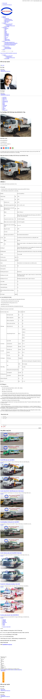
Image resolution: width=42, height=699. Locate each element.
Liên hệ (3, 49)
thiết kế (3, 104)
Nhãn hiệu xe (4, 27)
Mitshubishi (6, 28)
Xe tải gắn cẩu (14, 53)
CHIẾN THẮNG (7, 40)
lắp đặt (3, 103)
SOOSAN (6, 37)
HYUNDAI (6, 34)
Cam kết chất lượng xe (8, 19)
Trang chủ (4, 16)
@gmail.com (10, 644)
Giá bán (1, 142)
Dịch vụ (3, 41)
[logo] (6, 14)
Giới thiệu (4, 17)
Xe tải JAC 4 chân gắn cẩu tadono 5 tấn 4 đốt (10, 583)
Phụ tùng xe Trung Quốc (9, 23)
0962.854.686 (3, 70)
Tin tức (3, 45)
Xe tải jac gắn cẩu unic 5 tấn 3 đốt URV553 (9, 614)
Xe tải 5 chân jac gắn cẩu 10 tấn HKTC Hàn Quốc (11, 552)
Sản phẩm (5, 53)
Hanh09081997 (5, 644)
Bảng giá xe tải (7, 21)
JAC (5, 36)
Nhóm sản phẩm (3, 143)
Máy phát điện (7, 26)
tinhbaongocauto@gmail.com (5, 71)
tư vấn (3, 102)
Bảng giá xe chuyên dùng (9, 20)
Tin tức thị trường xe (8, 47)
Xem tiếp (1, 462)
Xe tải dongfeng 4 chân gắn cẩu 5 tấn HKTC (9, 521)
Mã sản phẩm (2, 140)
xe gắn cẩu (4, 106)
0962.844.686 (4, 3)
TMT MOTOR (7, 39)
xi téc (3, 107)
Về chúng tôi (7, 18)
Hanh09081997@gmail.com (7, 4)
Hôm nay (2, 659)
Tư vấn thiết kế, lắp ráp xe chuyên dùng (11, 43)
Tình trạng (2, 145)
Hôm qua (2, 661)
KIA (5, 30)
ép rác (3, 109)
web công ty (4, 97)
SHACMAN (7, 35)
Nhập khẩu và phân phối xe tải (9, 42)
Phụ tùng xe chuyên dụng (11, 25)
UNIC (6, 38)
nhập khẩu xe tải (5, 101)
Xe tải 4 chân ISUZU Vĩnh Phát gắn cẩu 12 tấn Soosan (12, 490)
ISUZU (6, 31)
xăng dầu (3, 108)
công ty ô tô (4, 98)
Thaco (6, 29)
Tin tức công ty (7, 46)
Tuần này (2, 663)
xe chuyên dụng (5, 100)
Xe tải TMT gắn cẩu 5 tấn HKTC (7, 459)
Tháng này (2, 665)
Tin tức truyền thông (8, 48)
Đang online (3, 657)
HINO (6, 32)
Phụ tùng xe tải (9, 24)
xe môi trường (4, 105)
